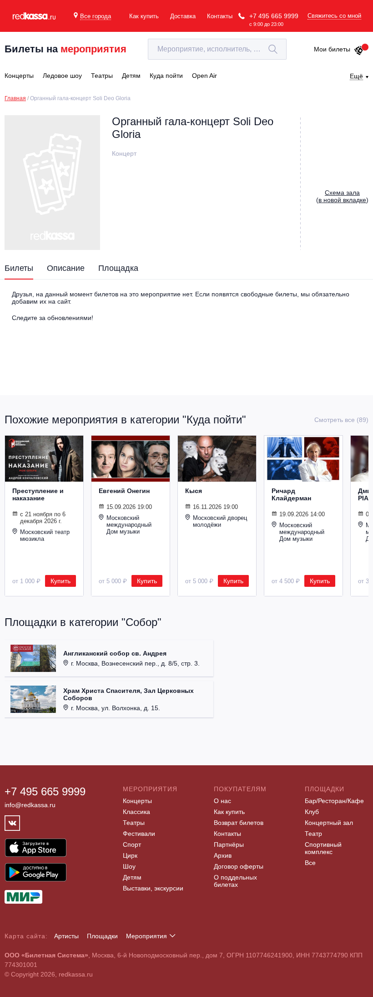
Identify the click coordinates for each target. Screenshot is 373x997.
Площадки (102, 936)
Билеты (19, 268)
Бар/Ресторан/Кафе (334, 800)
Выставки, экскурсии (153, 888)
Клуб (312, 811)
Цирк (130, 855)
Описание (66, 268)
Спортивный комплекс (323, 848)
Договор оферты (238, 866)
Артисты (66, 936)
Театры (134, 822)
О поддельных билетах (235, 881)
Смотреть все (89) (341, 419)
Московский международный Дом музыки (128, 524)
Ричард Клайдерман (291, 494)
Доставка (183, 16)
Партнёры (229, 844)
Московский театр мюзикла (45, 535)
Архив (223, 855)
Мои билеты (332, 49)
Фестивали (139, 833)
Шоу (129, 866)
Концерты (137, 800)
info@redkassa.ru (30, 805)
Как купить (144, 16)
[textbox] (217, 49)
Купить (60, 581)
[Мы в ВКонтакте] (12, 823)
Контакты (219, 16)
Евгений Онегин (124, 490)
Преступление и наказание (38, 494)
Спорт (132, 844)
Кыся (193, 490)
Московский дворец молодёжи (220, 521)
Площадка (118, 268)
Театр (313, 833)
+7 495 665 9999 (273, 16)
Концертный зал (329, 822)
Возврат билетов (238, 822)
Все (310, 862)
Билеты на (65, 49)
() (342, 196)
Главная (15, 98)
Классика (136, 811)
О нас (222, 800)
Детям (132, 877)
